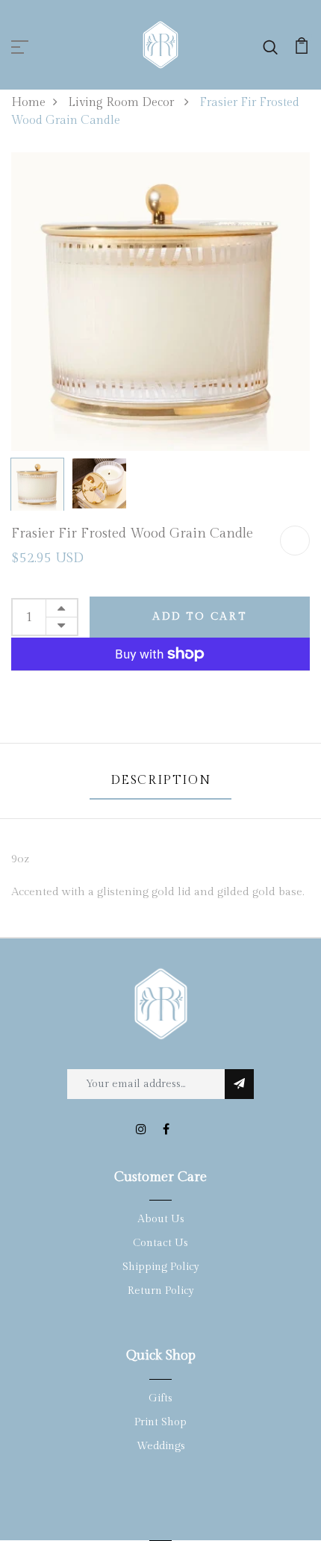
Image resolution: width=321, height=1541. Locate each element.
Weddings (161, 1446)
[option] (160, 301)
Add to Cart (199, 617)
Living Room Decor (122, 103)
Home (28, 103)
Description (160, 780)
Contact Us (160, 1243)
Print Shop (160, 1422)
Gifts (160, 1398)
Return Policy (161, 1291)
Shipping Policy (160, 1267)
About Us (160, 1219)
